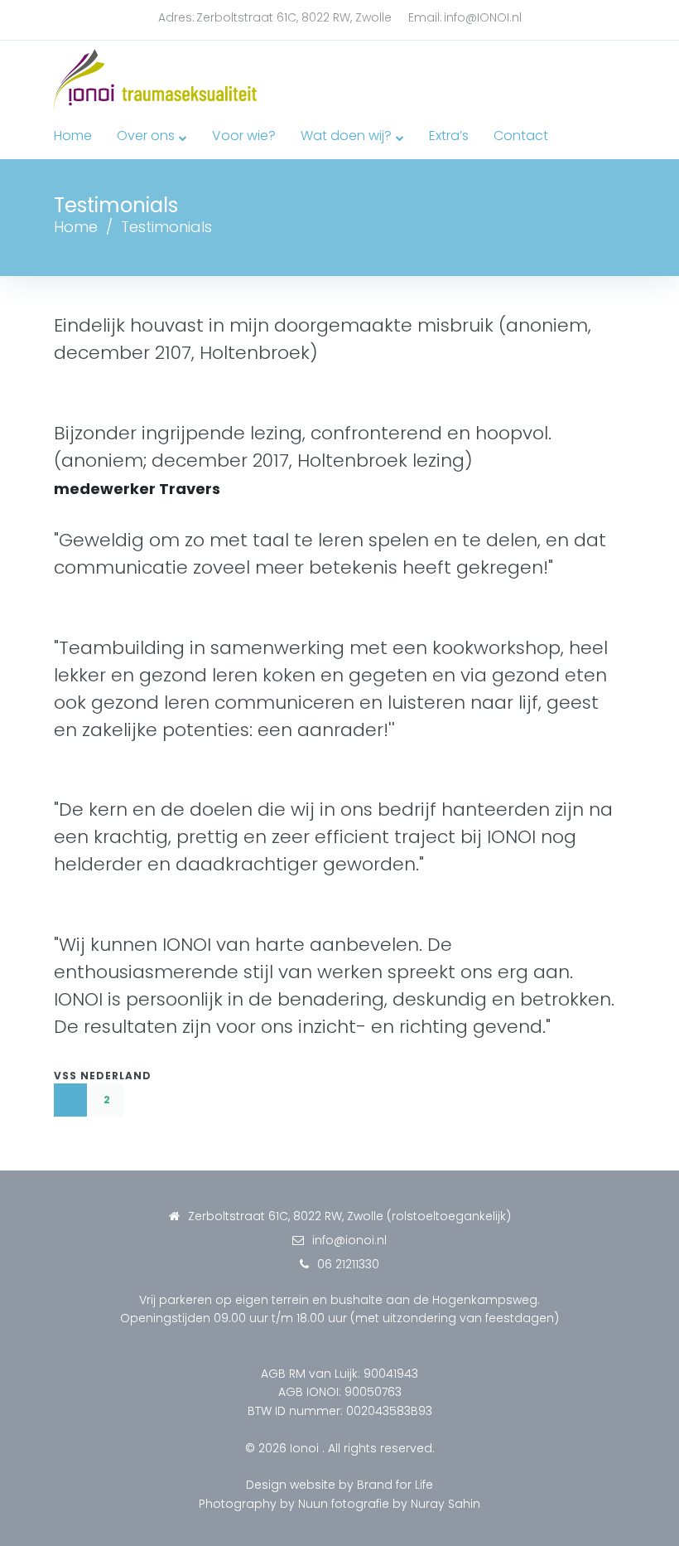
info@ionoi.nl (349, 1240)
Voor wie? (244, 135)
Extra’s (449, 135)
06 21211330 (348, 1264)
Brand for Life (395, 1484)
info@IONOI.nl (483, 17)
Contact (521, 135)
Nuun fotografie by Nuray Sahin (389, 1503)
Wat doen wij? (346, 135)
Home (73, 135)
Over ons (146, 135)
